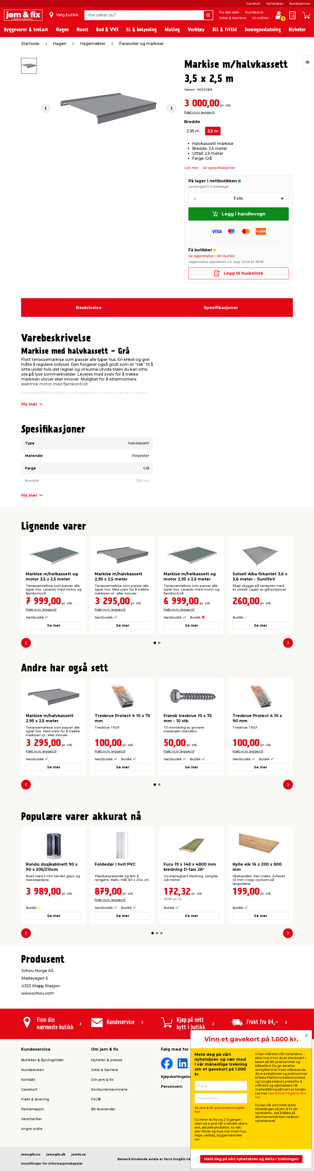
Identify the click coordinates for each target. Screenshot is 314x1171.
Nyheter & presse (106, 1060)
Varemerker (31, 1119)
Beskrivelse (89, 307)
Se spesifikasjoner (219, 168)
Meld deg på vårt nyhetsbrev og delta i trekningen (251, 1159)
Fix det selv (229, 12)
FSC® (96, 1099)
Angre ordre (31, 1129)
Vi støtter (260, 18)
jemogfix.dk (55, 1154)
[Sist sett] (308, 62)
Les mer (191, 168)
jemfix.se (78, 1154)
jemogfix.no (30, 1154)
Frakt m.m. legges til (199, 112)
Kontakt (28, 1079)
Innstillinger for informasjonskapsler (52, 1163)
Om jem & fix (102, 1079)
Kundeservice (299, 3)
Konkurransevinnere (109, 1089)
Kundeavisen (32, 1070)
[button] (155, 643)
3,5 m (212, 131)
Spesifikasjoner (221, 307)
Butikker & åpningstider (42, 1060)
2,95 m (192, 131)
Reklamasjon (32, 1109)
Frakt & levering (35, 1099)
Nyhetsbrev (275, 3)
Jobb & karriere (232, 18)
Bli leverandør (103, 1109)
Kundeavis (254, 12)
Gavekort (254, 3)
